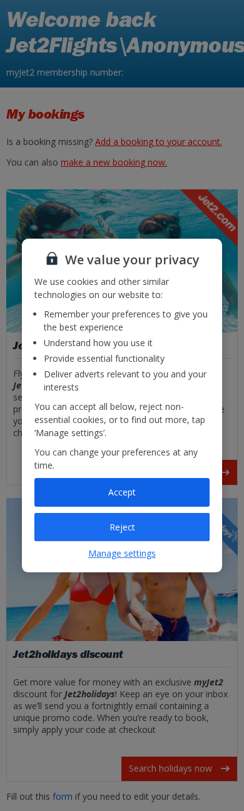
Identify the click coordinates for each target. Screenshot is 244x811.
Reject (122, 527)
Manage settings (122, 553)
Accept (122, 492)
